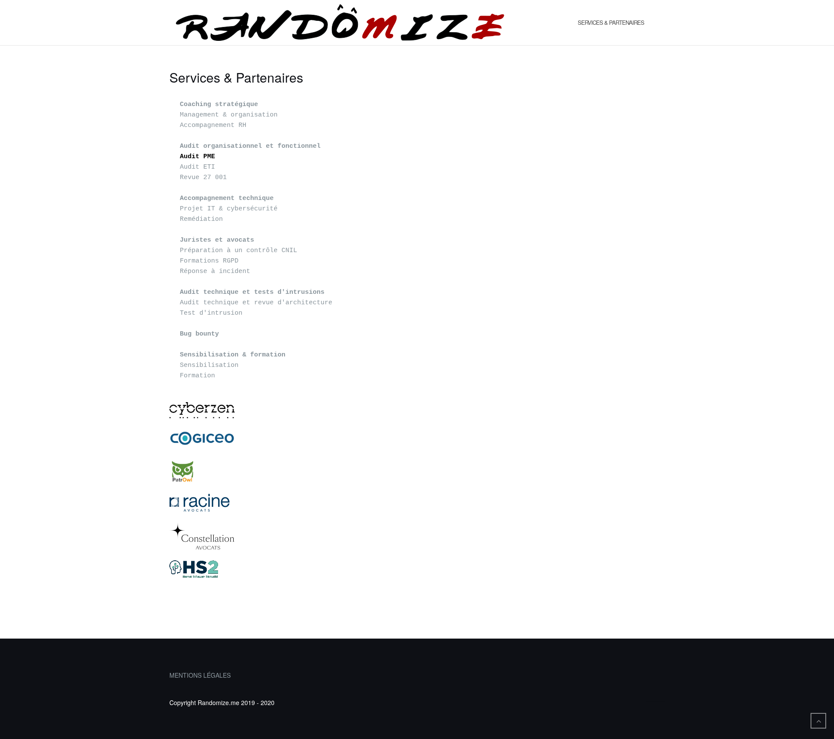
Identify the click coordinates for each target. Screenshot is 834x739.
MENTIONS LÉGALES (200, 675)
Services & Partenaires (611, 22)
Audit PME (197, 156)
